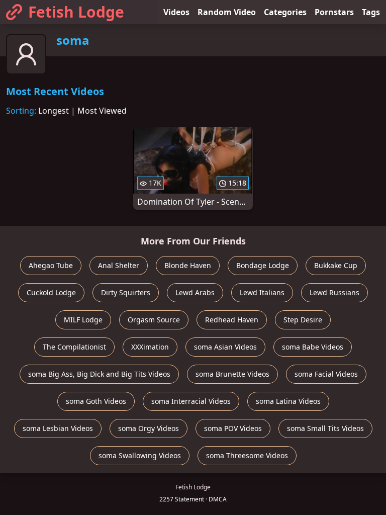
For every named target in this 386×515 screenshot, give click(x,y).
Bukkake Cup (335, 265)
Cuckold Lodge (51, 292)
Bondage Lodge (262, 265)
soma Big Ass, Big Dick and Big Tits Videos (99, 374)
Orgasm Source (154, 319)
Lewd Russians (334, 292)
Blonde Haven (187, 265)
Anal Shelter (118, 265)
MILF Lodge (83, 319)
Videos (176, 12)
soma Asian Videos (225, 347)
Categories (285, 12)
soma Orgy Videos (148, 428)
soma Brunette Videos (232, 374)
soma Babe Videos (312, 347)
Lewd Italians (262, 292)
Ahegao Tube (51, 265)
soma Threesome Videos (247, 455)
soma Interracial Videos (191, 401)
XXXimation (150, 347)
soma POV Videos (233, 428)
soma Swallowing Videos (140, 455)
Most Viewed (102, 110)
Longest (53, 110)
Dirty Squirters (125, 292)
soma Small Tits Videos (325, 428)
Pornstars (334, 12)
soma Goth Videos (96, 401)
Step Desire (302, 319)
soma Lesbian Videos (58, 428)
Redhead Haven (231, 319)
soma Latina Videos (288, 401)
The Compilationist (74, 347)
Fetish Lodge (76, 12)
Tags (371, 12)
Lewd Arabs (195, 292)
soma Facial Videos (326, 374)
